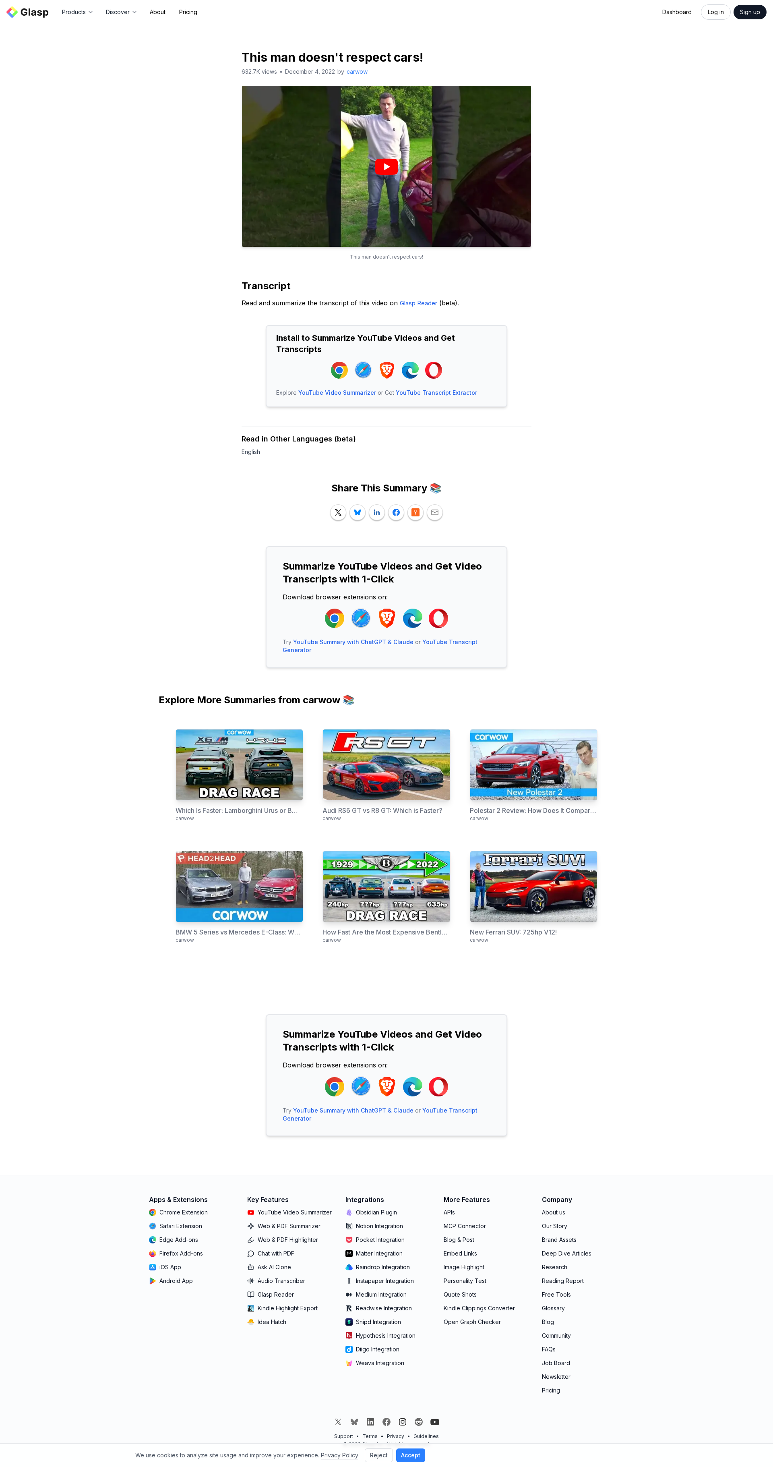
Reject (379, 1455)
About (157, 11)
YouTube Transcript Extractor (436, 392)
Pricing (188, 11)
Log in (716, 11)
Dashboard (677, 11)
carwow (357, 71)
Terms (370, 1436)
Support (343, 1436)
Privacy (395, 1436)
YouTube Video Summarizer (337, 392)
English (251, 451)
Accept (410, 1455)
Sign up (750, 11)
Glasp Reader (418, 303)
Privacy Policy (339, 1455)
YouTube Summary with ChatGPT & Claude (353, 641)
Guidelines (426, 1436)
